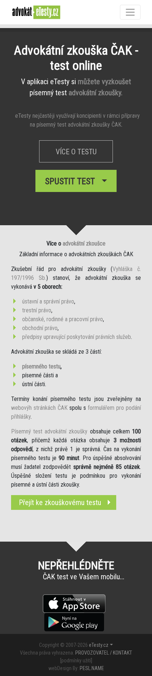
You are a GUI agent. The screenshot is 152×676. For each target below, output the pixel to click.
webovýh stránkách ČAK (39, 407)
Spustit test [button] (72, 181)
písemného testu (41, 366)
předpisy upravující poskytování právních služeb (76, 336)
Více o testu (76, 151)
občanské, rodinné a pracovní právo (62, 319)
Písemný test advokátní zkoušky (49, 431)
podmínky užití (76, 660)
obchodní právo (40, 328)
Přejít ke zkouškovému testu (60, 502)
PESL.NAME (92, 668)
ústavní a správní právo (48, 301)
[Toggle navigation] (130, 12)
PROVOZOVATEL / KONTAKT (103, 653)
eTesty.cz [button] (98, 645)
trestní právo (36, 310)
